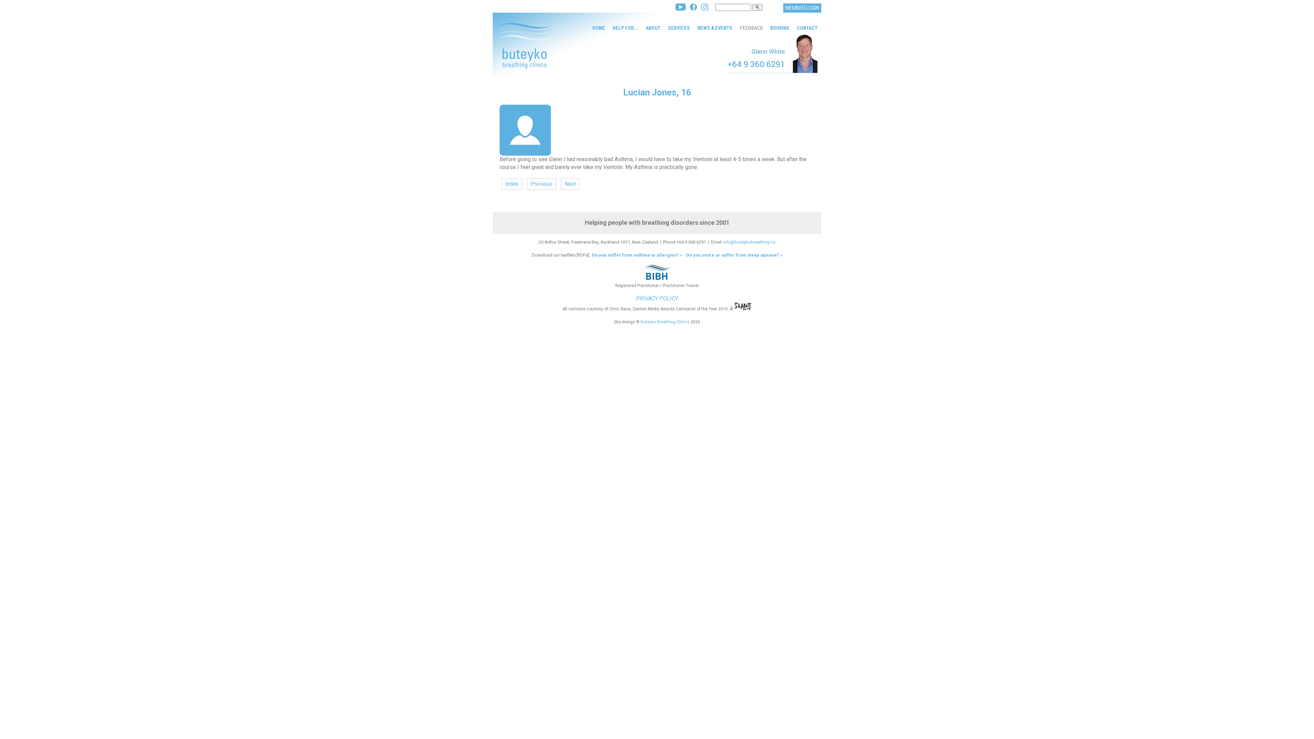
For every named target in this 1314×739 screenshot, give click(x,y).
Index (511, 184)
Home (598, 28)
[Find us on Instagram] (704, 8)
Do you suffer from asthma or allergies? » (636, 255)
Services (679, 28)
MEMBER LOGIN (802, 8)
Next (570, 184)
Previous (541, 184)
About (653, 28)
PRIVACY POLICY (657, 298)
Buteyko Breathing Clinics (665, 322)
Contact (807, 28)
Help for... (625, 28)
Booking (779, 28)
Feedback (751, 28)
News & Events (714, 28)
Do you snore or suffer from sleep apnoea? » (734, 255)
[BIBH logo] (657, 280)
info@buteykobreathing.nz (749, 242)
